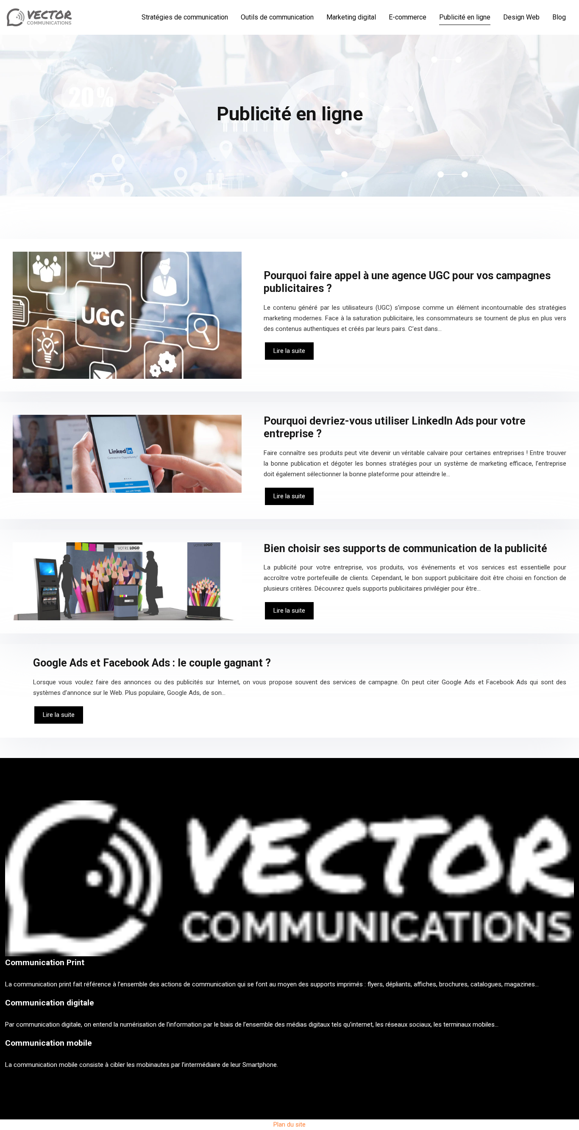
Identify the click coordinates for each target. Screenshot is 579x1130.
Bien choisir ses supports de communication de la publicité (405, 548)
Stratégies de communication (185, 17)
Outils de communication (277, 17)
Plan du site (289, 1124)
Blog (559, 17)
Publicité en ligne (464, 17)
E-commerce (407, 17)
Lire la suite (289, 351)
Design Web (521, 17)
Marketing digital (351, 17)
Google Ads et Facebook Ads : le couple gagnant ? (152, 663)
